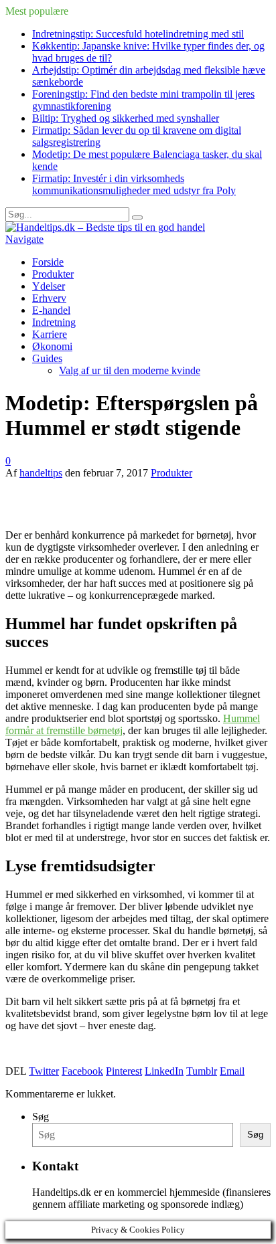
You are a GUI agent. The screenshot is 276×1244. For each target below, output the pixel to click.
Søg (40, 1116)
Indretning (54, 322)
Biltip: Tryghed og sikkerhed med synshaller (125, 118)
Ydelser (48, 286)
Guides (47, 358)
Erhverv (49, 298)
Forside (48, 262)
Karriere (49, 334)
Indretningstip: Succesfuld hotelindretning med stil (138, 33)
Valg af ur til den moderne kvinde (129, 370)
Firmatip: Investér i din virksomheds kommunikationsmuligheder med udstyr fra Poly (134, 184)
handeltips (40, 472)
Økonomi (52, 346)
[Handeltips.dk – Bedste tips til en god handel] (105, 227)
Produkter (53, 274)
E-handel (51, 310)
